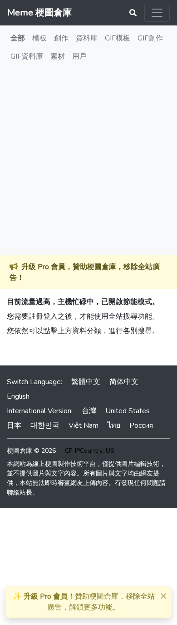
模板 (39, 38)
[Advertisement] (88, 162)
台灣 (89, 411)
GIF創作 (150, 38)
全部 (17, 38)
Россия (141, 425)
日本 (14, 425)
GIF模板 (117, 38)
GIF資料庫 (26, 56)
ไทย (114, 425)
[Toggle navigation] (157, 13)
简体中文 (123, 382)
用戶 (79, 56)
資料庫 (87, 38)
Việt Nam (83, 425)
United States (127, 411)
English (18, 396)
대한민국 (44, 425)
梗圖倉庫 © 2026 (31, 450)
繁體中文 (85, 382)
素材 (57, 56)
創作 (61, 38)
